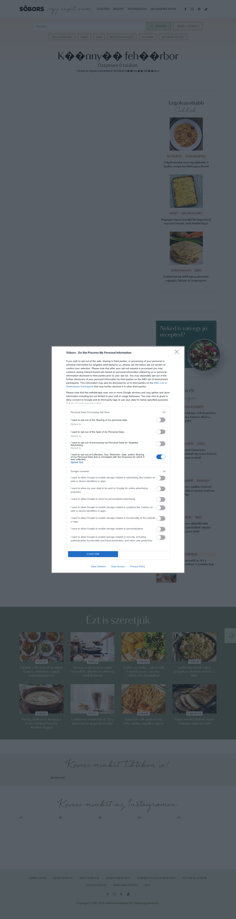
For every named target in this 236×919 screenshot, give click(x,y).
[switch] (160, 420)
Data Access (118, 566)
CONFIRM (93, 554)
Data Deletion (98, 566)
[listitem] (118, 412)
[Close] (177, 353)
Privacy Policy (137, 566)
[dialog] (118, 459)
